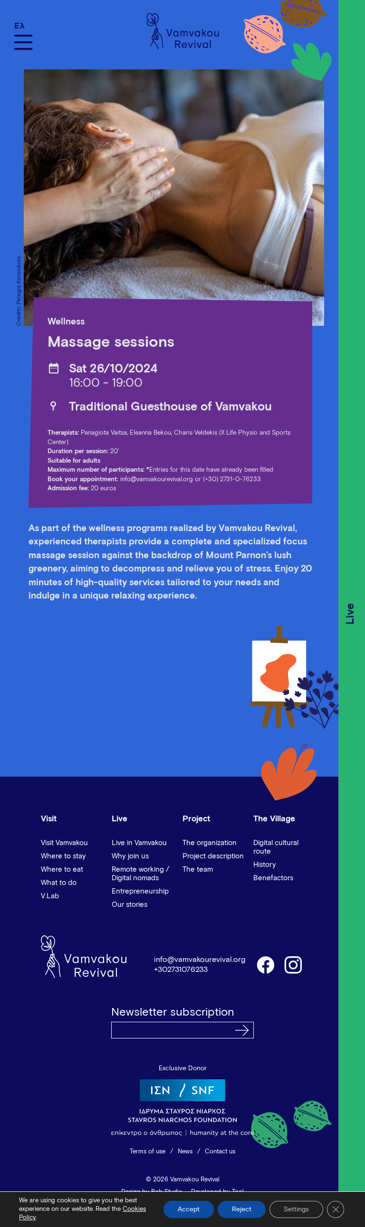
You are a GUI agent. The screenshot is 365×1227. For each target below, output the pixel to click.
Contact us (220, 1152)
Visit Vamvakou (64, 843)
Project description (213, 856)
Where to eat (62, 869)
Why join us (130, 856)
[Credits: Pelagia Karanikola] (169, 197)
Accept (189, 1209)
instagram (294, 964)
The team (197, 869)
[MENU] (23, 42)
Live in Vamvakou (139, 843)
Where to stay (63, 856)
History (264, 864)
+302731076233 (181, 969)
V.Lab (50, 896)
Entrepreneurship (140, 891)
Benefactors (273, 878)
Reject (241, 1209)
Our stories (129, 904)
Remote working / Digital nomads (140, 874)
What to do (59, 882)
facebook (265, 964)
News (185, 1152)
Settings (296, 1209)
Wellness (66, 321)
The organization (209, 843)
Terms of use (147, 1152)
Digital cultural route (275, 847)
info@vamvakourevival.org (156, 479)
